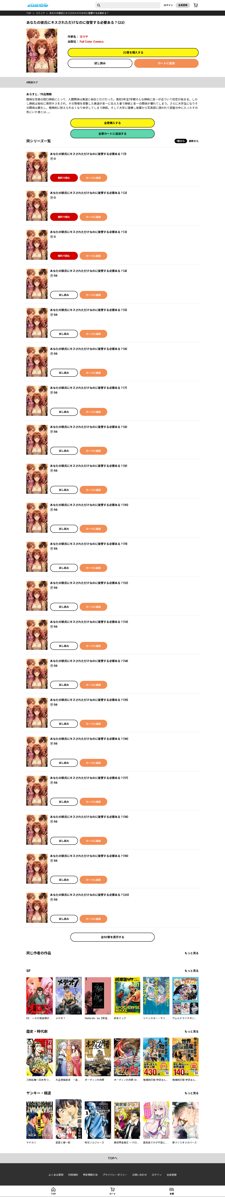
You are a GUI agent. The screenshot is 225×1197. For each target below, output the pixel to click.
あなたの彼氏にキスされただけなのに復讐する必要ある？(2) (88, 193)
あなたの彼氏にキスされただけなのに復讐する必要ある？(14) (89, 661)
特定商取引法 (90, 1174)
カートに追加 (166, 63)
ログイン (168, 5)
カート (112, 1193)
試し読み (100, 63)
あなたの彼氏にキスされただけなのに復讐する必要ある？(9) (88, 466)
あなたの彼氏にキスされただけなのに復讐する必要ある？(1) (88, 154)
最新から (194, 140)
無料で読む (64, 177)
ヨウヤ (84, 36)
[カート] (196, 5)
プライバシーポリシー (115, 1174)
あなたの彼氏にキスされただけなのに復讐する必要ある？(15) (89, 700)
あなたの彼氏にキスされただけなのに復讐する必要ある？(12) (89, 583)
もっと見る (192, 953)
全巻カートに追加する (112, 133)
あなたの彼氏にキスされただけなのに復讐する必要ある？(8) (88, 427)
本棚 (172, 1193)
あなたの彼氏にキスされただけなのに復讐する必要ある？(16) (89, 739)
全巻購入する (112, 123)
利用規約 (73, 1174)
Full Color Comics (92, 41)
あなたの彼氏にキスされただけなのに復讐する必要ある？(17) (89, 778)
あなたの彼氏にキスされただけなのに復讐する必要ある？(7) (88, 388)
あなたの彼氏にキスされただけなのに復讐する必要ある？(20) (89, 895)
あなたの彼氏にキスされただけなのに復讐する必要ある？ (79, 13)
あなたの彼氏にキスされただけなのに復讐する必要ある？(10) (89, 505)
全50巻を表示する (112, 937)
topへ (112, 1158)
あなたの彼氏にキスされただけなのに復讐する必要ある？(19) (89, 856)
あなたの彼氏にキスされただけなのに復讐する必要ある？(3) (88, 232)
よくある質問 (56, 1174)
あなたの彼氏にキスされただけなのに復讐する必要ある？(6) (88, 349)
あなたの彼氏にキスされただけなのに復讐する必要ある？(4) (88, 271)
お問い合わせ (139, 1174)
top (28, 13)
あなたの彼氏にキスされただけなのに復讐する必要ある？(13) (89, 622)
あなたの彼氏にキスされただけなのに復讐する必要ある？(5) (88, 310)
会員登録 (182, 5)
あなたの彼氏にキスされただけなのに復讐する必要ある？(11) (88, 544)
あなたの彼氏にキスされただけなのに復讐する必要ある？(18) (89, 817)
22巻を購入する (133, 52)
